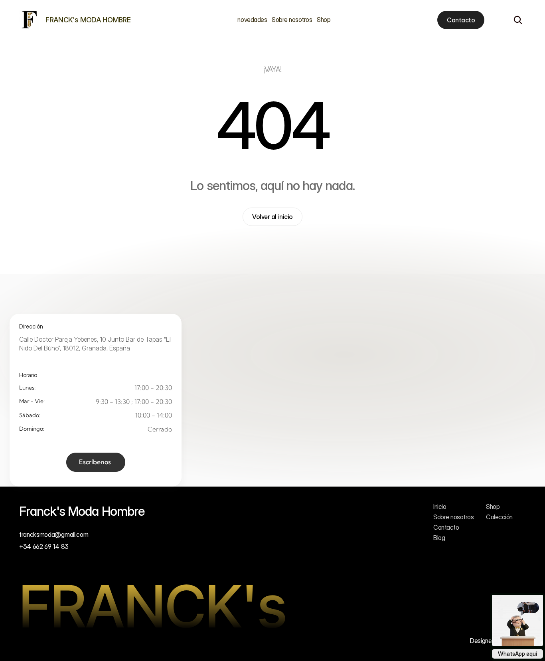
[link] (29, 20)
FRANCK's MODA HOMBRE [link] (87, 20)
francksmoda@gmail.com (53, 534)
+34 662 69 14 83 (44, 547)
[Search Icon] (518, 20)
